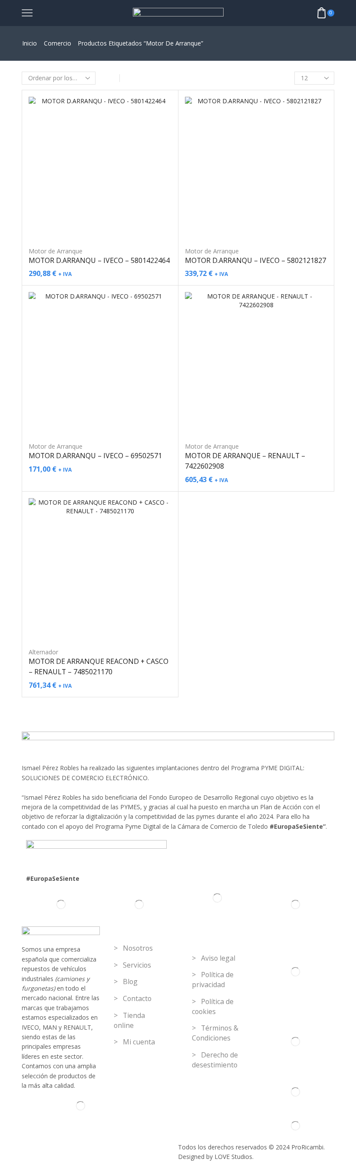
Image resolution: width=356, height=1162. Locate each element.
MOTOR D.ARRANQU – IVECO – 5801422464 (99, 260)
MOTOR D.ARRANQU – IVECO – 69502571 (95, 455)
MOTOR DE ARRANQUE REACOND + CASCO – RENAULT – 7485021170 (98, 666)
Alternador (43, 652)
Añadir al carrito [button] (99, 225)
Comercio (57, 43)
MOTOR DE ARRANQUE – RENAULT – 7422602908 (245, 461)
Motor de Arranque (55, 251)
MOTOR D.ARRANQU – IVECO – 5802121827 (255, 260)
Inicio (29, 43)
